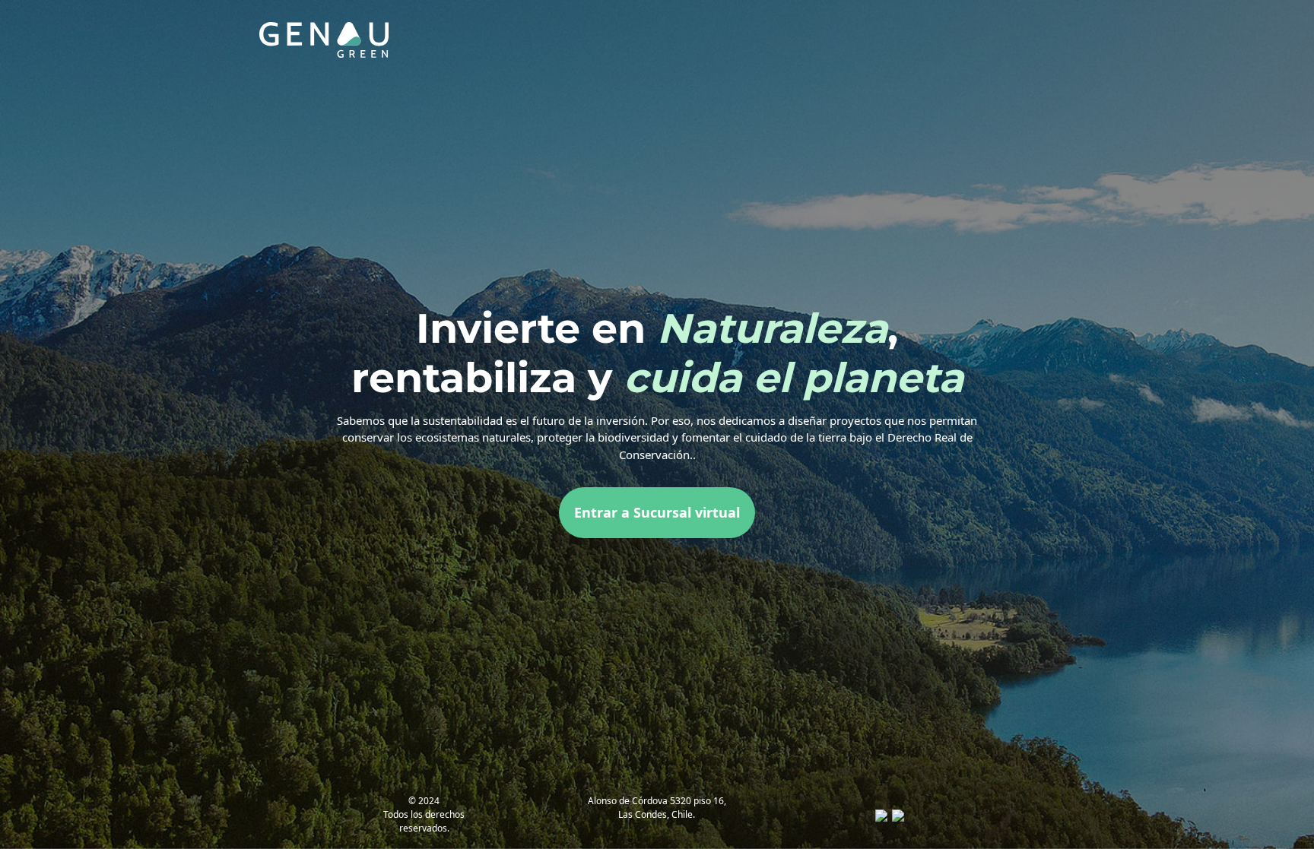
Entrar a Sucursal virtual (657, 512)
